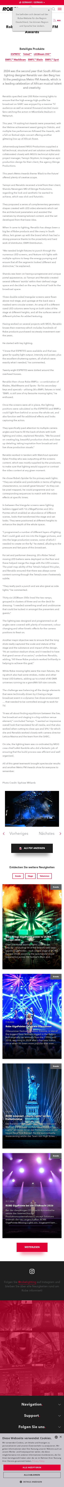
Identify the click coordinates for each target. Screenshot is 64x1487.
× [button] (60, 1437)
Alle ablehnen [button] (32, 1475)
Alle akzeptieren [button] (32, 1467)
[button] (32, 1481)
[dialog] (32, 1460)
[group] (32, 848)
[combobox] (56, 1437)
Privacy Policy (38, 1461)
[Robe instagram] (32, 1271)
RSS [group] (59, 20)
